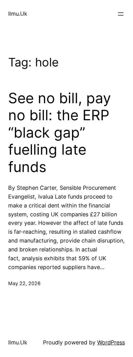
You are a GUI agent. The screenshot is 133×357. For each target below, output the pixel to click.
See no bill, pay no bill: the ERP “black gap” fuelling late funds (59, 132)
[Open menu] (121, 14)
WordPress (111, 342)
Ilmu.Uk (17, 13)
